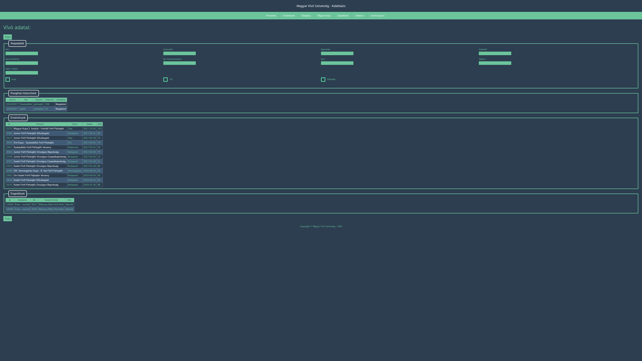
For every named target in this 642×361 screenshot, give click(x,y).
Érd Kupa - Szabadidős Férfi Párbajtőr (34, 142)
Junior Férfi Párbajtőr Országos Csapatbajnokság (40, 156)
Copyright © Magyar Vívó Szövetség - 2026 (321, 226)
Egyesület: (326, 49)
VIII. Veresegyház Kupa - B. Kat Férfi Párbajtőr (38, 170)
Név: (8, 49)
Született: (483, 49)
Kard (14, 79)
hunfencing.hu (378, 15)
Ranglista (306, 15)
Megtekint (61, 104)
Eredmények (289, 15)
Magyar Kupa (323, 15)
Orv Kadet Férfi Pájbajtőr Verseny (31, 175)
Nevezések (271, 15)
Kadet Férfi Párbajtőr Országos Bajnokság (36, 166)
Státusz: (482, 59)
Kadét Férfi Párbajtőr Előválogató (31, 180)
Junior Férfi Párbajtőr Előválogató (31, 133)
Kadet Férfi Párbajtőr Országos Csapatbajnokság (40, 161)
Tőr (171, 79)
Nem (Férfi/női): (13, 59)
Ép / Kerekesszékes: (172, 59)
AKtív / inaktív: (12, 69)
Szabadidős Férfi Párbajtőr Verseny (32, 147)
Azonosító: (168, 49)
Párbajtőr (331, 79)
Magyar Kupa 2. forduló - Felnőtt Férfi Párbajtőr (39, 128)
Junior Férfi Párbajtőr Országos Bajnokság (36, 152)
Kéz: (323, 59)
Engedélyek (342, 15)
